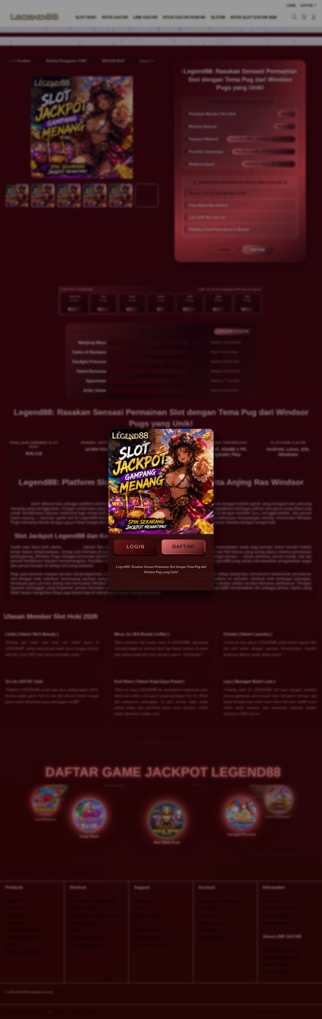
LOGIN (136, 546)
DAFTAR (183, 546)
